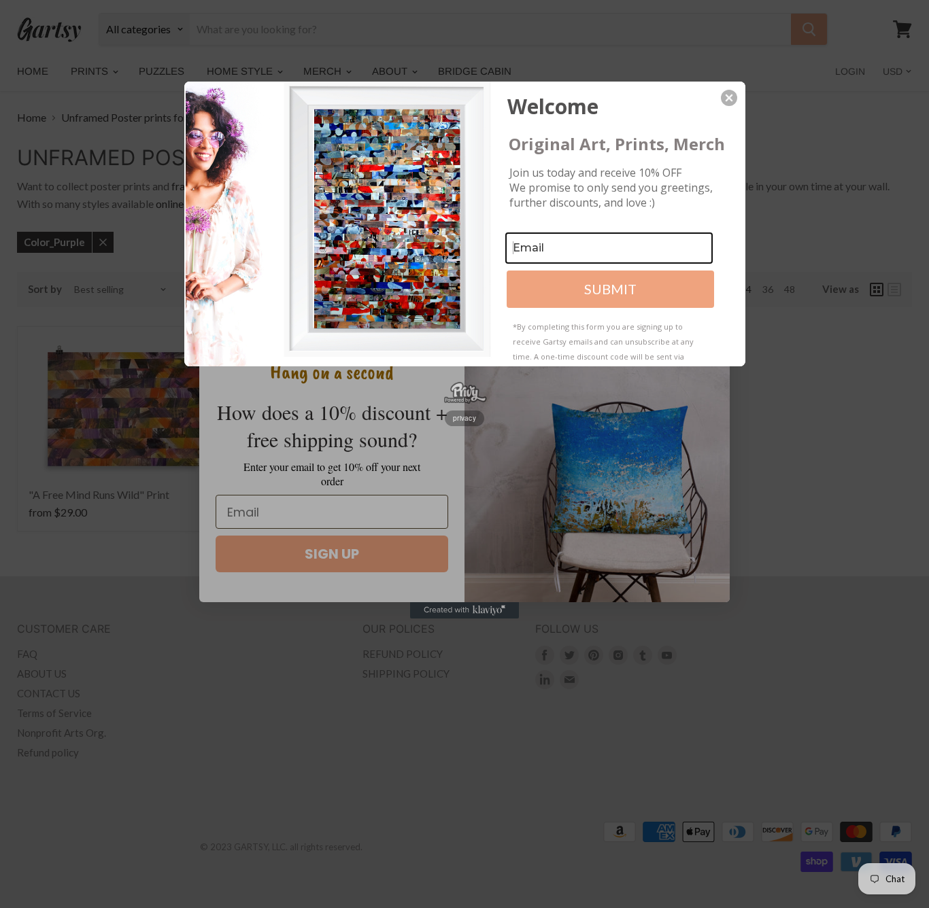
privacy (464, 418)
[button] (729, 98)
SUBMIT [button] (610, 289)
